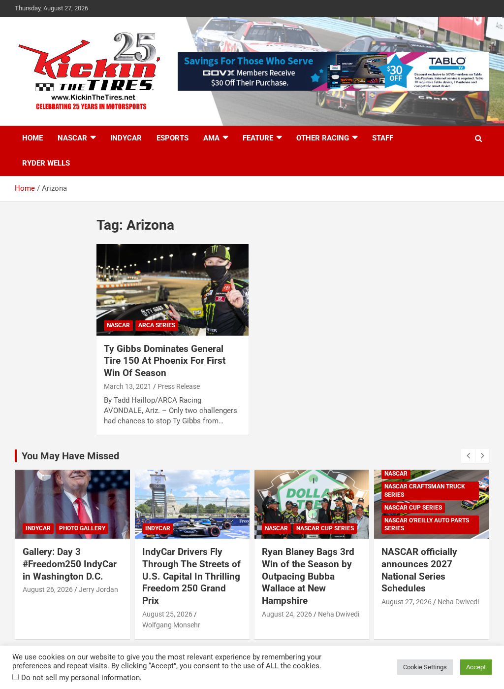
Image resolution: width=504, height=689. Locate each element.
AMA (211, 138)
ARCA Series (156, 325)
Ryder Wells (46, 163)
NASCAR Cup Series (325, 528)
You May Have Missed (70, 456)
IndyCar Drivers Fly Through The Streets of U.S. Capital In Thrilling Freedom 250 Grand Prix (191, 576)
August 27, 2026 (406, 602)
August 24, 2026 (287, 614)
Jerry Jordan (98, 589)
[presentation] (468, 456)
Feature (258, 138)
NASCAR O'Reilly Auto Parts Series (426, 524)
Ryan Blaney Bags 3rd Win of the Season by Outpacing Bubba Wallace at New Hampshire (308, 576)
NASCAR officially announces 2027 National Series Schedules (419, 570)
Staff (382, 138)
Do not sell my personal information (80, 677)
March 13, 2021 (128, 386)
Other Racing (322, 138)
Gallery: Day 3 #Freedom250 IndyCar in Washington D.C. (70, 564)
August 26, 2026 (48, 589)
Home (32, 138)
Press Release (179, 386)
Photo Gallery (82, 528)
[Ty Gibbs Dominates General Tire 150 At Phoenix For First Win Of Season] (172, 290)
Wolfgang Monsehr (171, 625)
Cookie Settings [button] (425, 667)
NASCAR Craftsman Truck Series (424, 490)
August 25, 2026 (167, 614)
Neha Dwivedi (338, 614)
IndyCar (126, 138)
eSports (173, 138)
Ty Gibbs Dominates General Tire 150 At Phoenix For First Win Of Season (164, 361)
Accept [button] (476, 667)
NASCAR (72, 138)
